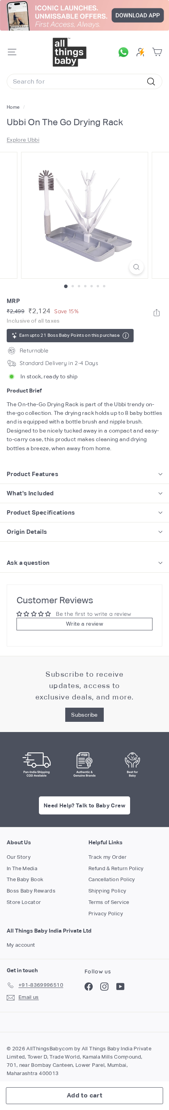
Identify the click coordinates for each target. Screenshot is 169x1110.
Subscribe (84, 715)
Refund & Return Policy (116, 868)
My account (21, 945)
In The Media (22, 868)
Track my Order (107, 857)
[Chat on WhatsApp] (125, 52)
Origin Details (27, 531)
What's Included (30, 493)
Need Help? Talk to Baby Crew (84, 805)
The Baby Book (25, 879)
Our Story (19, 857)
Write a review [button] (84, 624)
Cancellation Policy (111, 879)
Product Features (32, 474)
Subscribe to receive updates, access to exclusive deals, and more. (84, 685)
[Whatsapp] (157, 313)
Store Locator (24, 902)
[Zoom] (136, 267)
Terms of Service (108, 902)
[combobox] (84, 81)
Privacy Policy (105, 913)
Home (14, 107)
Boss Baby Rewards (31, 891)
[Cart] (157, 52)
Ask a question (28, 562)
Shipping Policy (107, 891)
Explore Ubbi (23, 140)
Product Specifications (41, 512)
